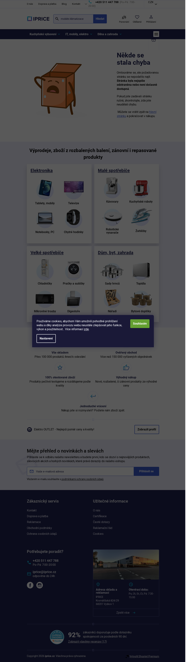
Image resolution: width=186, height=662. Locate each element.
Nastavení (44, 338)
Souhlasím (138, 323)
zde (85, 329)
